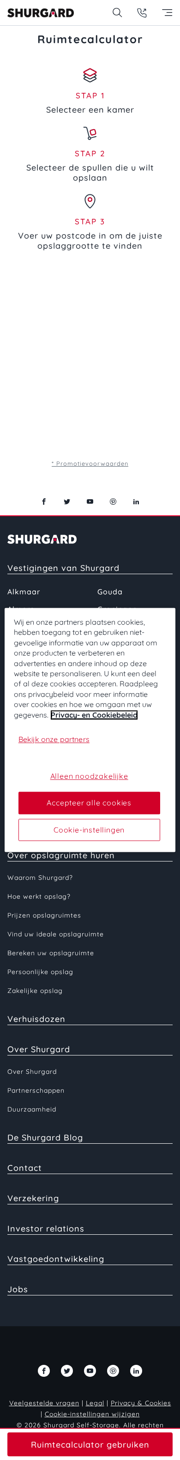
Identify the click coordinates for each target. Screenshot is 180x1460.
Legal (95, 1403)
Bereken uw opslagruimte (50, 953)
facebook (44, 502)
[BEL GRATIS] (142, 12)
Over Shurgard (38, 1049)
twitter (67, 502)
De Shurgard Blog (45, 1137)
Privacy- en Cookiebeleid (94, 714)
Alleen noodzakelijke (89, 776)
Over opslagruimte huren (61, 855)
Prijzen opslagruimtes (44, 915)
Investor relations (45, 1228)
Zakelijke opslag (35, 991)
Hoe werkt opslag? (39, 896)
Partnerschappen (36, 1090)
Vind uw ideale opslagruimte (55, 934)
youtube (90, 502)
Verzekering (33, 1198)
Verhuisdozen (36, 1019)
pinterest (113, 502)
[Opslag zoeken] (117, 12)
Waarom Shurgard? (40, 877)
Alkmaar (23, 591)
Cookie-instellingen (89, 829)
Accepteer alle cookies (89, 803)
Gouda (110, 591)
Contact (24, 1168)
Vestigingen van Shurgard (63, 568)
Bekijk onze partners (54, 739)
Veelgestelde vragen (44, 1403)
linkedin (136, 502)
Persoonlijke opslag (40, 972)
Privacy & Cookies (141, 1403)
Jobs (17, 1289)
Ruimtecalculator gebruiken (90, 1444)
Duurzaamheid (31, 1109)
